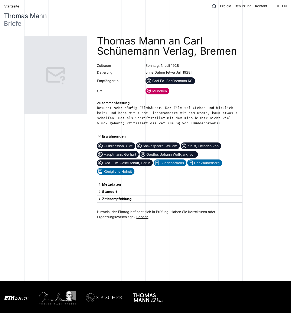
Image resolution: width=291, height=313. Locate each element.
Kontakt (261, 6)
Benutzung (243, 6)
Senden (142, 217)
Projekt (225, 6)
